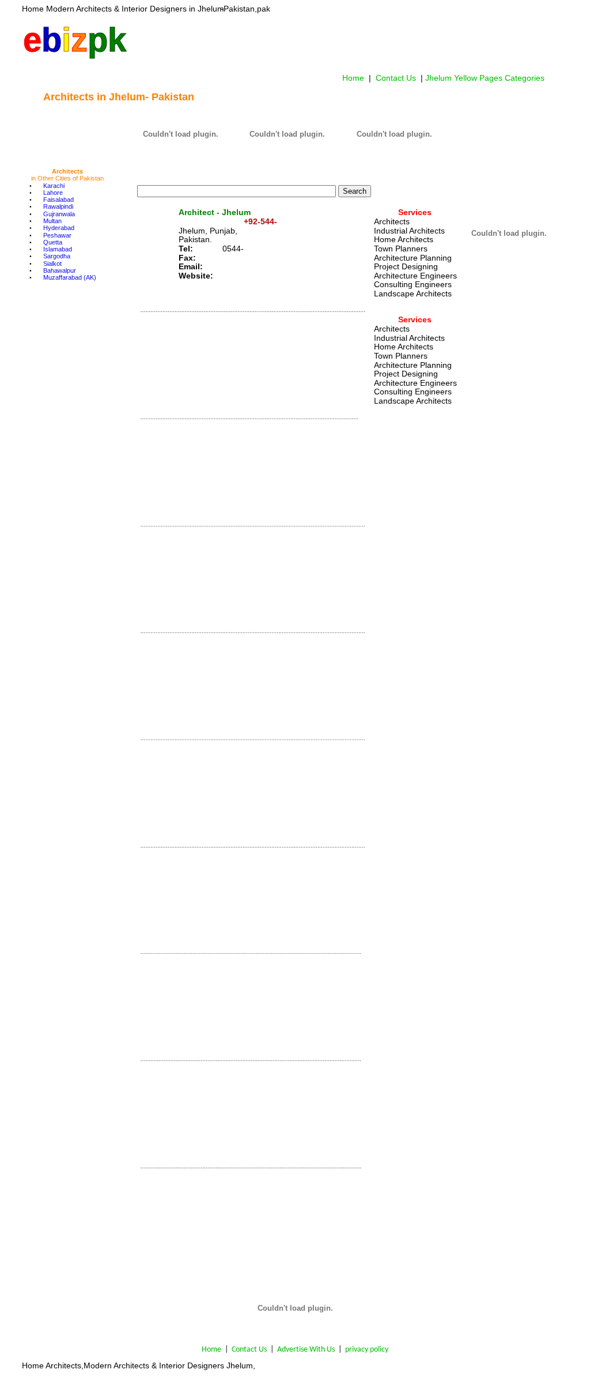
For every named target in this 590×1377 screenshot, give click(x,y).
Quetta (52, 242)
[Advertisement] (343, 43)
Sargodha (56, 256)
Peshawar (57, 235)
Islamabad (57, 249)
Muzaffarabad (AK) (69, 277)
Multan (52, 220)
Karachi (54, 185)
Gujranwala (59, 213)
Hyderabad (58, 227)
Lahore (53, 192)
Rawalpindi (58, 206)
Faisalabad (58, 199)
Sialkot (52, 263)
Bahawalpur (59, 270)
